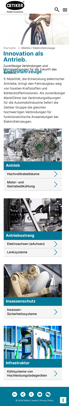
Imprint (35, 400)
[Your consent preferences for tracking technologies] (63, 400)
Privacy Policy (46, 400)
